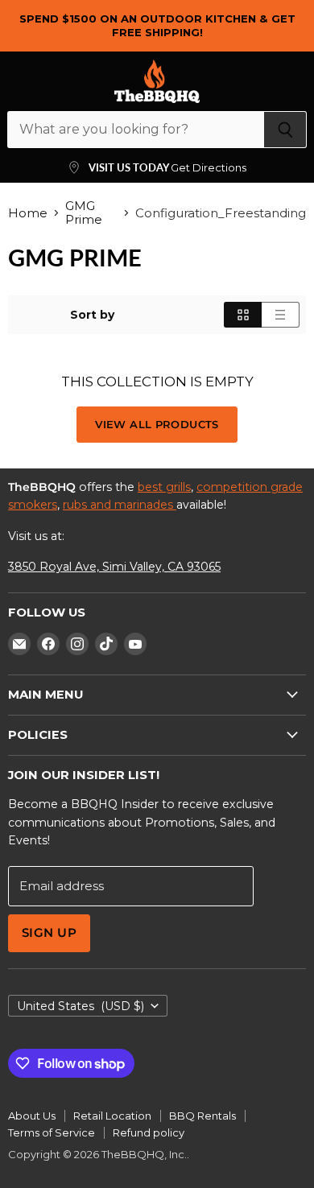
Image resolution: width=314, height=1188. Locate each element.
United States (80, 1006)
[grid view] (243, 315)
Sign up (49, 933)
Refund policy (148, 1132)
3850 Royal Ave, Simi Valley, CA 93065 (114, 566)
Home (28, 213)
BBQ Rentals (202, 1115)
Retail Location (112, 1115)
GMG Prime (83, 213)
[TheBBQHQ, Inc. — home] (157, 81)
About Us (32, 1115)
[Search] (285, 129)
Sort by (92, 314)
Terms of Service (51, 1132)
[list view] (281, 315)
